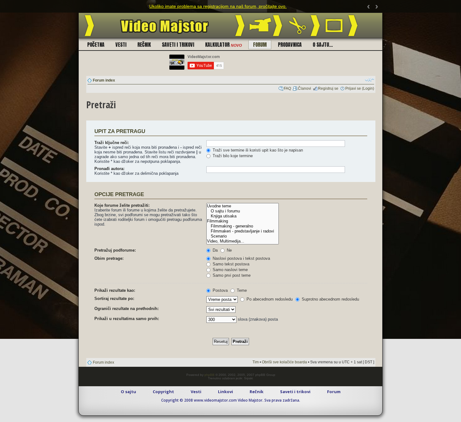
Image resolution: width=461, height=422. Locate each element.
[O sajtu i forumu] (242, 211)
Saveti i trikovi (178, 44)
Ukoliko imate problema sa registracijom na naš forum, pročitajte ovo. (218, 6)
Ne (228, 250)
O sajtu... (323, 44)
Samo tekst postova (230, 264)
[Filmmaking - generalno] (242, 226)
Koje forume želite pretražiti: (122, 205)
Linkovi (225, 391)
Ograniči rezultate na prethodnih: (126, 308)
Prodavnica (290, 44)
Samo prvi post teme (231, 275)
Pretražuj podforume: (115, 250)
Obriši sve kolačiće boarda (284, 362)
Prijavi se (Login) (359, 88)
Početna (95, 44)
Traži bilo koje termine (232, 155)
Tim (255, 362)
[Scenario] (242, 236)
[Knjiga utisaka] (242, 216)
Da (214, 250)
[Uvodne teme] (242, 206)
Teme (241, 290)
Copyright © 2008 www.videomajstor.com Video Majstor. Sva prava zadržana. (230, 400)
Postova (219, 290)
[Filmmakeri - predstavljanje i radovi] (242, 231)
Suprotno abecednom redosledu (329, 299)
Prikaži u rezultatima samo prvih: (126, 318)
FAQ (287, 88)
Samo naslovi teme (229, 269)
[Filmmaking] (242, 221)
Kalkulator (223, 44)
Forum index (104, 80)
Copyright (163, 391)
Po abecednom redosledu (269, 299)
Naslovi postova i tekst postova (240, 258)
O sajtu (128, 391)
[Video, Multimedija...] (242, 241)
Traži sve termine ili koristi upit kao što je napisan (257, 150)
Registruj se (328, 88)
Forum (260, 44)
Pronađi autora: (109, 168)
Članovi (304, 88)
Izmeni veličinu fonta (369, 80)
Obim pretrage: (109, 258)
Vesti (120, 44)
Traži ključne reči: (111, 142)
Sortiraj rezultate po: (114, 298)
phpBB (209, 375)
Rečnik (144, 44)
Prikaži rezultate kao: (114, 290)
